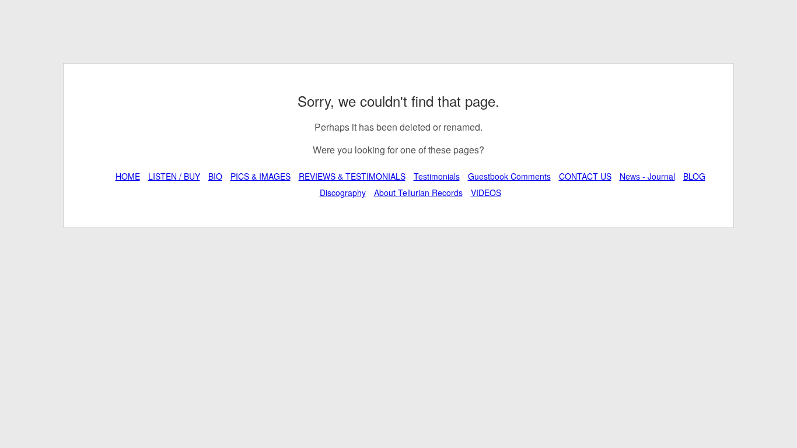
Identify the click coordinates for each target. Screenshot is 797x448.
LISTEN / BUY (174, 176)
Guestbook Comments (509, 176)
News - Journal (647, 176)
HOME (128, 176)
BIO (215, 176)
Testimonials (437, 176)
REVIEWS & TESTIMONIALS (352, 176)
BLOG (694, 176)
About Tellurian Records (418, 192)
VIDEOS (486, 192)
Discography (343, 192)
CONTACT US (585, 176)
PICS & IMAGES (260, 176)
